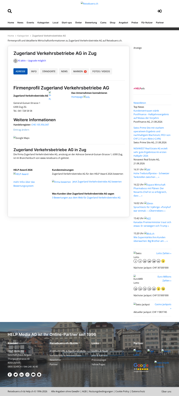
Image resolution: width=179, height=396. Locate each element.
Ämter (78, 22)
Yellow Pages (98, 364)
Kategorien (43, 22)
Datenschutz (138, 391)
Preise (134, 22)
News (20, 22)
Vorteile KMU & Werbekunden (65, 355)
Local (55, 22)
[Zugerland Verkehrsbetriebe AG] (23, 173)
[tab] (136, 102)
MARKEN (79, 71)
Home (11, 22)
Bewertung (91, 22)
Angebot (123, 22)
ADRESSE (20, 71)
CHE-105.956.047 (40, 124)
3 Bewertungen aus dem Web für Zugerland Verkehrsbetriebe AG (86, 197)
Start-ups (67, 22)
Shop (112, 22)
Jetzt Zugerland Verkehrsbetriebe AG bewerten (97, 181)
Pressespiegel (99, 359)
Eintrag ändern (21, 129)
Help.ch (30, 391)
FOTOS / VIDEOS (101, 71)
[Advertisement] (155, 67)
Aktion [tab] (142, 102)
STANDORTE (48, 71)
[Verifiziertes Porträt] (50, 95)
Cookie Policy (122, 391)
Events (30, 22)
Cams (103, 22)
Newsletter (55, 359)
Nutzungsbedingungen (101, 391)
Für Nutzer (147, 22)
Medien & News (100, 350)
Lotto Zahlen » (163, 253)
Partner (160, 22)
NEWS (64, 71)
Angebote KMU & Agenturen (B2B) (67, 350)
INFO (34, 71)
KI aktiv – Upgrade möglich (32, 60)
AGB (84, 391)
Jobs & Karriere (100, 355)
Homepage (77, 96)
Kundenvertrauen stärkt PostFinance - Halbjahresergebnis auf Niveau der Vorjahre (151, 114)
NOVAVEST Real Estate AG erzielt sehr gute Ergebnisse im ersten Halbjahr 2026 (151, 152)
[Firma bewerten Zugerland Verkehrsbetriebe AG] (61, 181)
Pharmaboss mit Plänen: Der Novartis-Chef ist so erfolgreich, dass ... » (150, 192)
